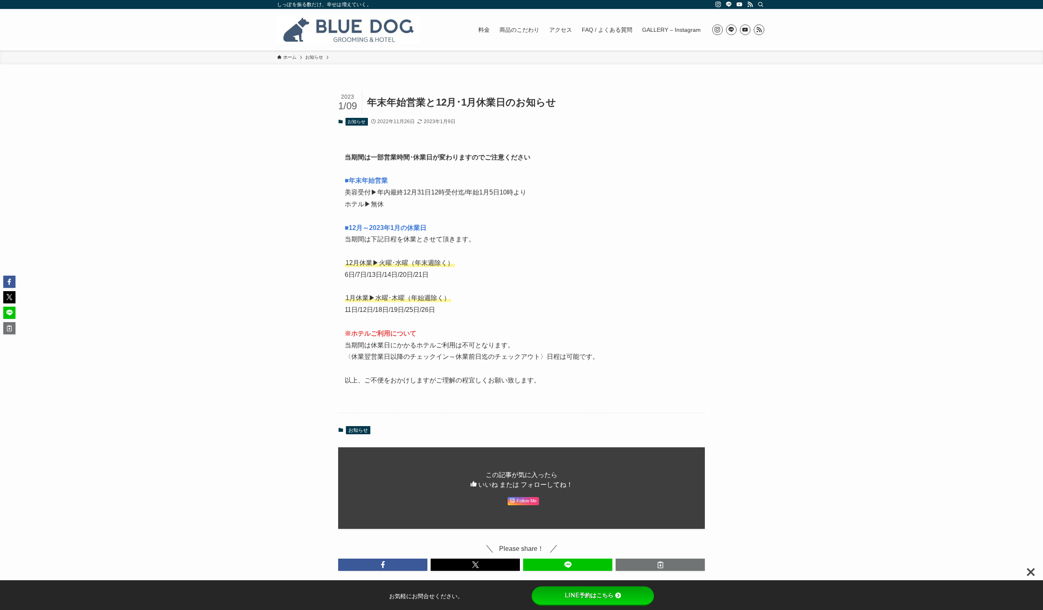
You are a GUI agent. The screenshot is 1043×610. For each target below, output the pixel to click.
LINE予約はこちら (589, 595)
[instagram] (718, 4)
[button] (382, 565)
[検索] (760, 4)
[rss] (750, 4)
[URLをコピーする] (660, 565)
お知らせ (356, 121)
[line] (729, 4)
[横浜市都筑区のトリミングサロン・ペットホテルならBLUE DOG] (348, 29)
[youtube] (739, 4)
